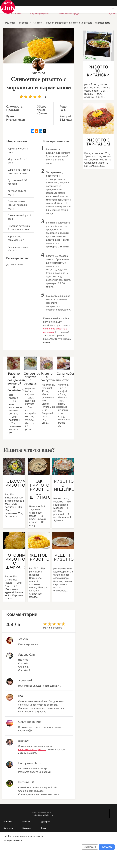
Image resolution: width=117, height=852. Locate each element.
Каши (43, 828)
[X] (44, 131)
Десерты (45, 821)
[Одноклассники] (36, 131)
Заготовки (8, 828)
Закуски (26, 828)
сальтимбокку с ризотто (32, 749)
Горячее (26, 821)
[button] (113, 9)
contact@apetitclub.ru (42, 815)
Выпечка (7, 821)
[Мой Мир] (40, 131)
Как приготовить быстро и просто (8, 7)
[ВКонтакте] (32, 131)
